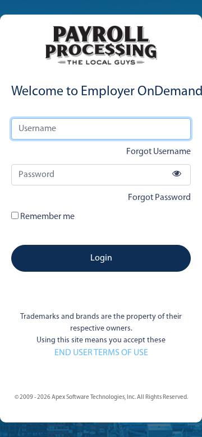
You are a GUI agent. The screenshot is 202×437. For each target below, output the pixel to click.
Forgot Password (159, 197)
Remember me (47, 216)
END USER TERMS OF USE (101, 352)
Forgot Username (158, 151)
